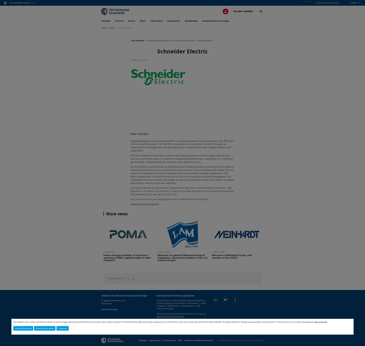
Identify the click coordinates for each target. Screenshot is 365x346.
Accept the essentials (45, 328)
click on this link (320, 322)
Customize (62, 328)
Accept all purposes (23, 328)
